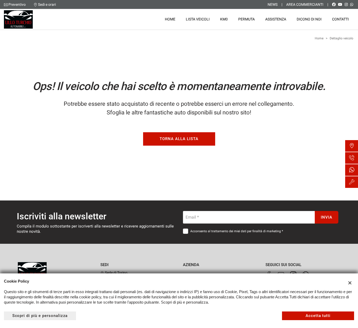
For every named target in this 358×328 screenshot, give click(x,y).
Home (170, 19)
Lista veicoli (198, 19)
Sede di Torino (115, 273)
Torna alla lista (179, 138)
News (273, 4)
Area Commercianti (304, 4)
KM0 (224, 19)
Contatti (340, 19)
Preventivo (17, 4)
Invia (326, 217)
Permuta (246, 19)
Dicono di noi (309, 19)
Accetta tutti (318, 315)
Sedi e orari (47, 4)
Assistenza (275, 19)
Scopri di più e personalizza (40, 315)
